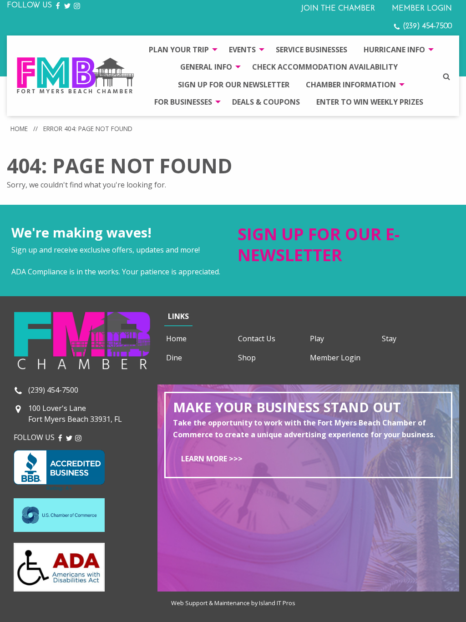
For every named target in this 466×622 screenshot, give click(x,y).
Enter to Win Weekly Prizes (369, 102)
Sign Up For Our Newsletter (233, 85)
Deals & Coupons (266, 102)
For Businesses (183, 102)
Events (242, 50)
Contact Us (256, 339)
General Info (206, 67)
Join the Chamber (338, 8)
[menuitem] (181, 49)
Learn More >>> (212, 459)
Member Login (422, 8)
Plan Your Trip (179, 50)
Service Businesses (311, 50)
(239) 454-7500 (426, 26)
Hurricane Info (394, 50)
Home (19, 128)
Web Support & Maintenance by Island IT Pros (233, 603)
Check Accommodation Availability (325, 67)
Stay (389, 339)
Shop (247, 358)
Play (317, 339)
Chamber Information (351, 85)
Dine (174, 358)
